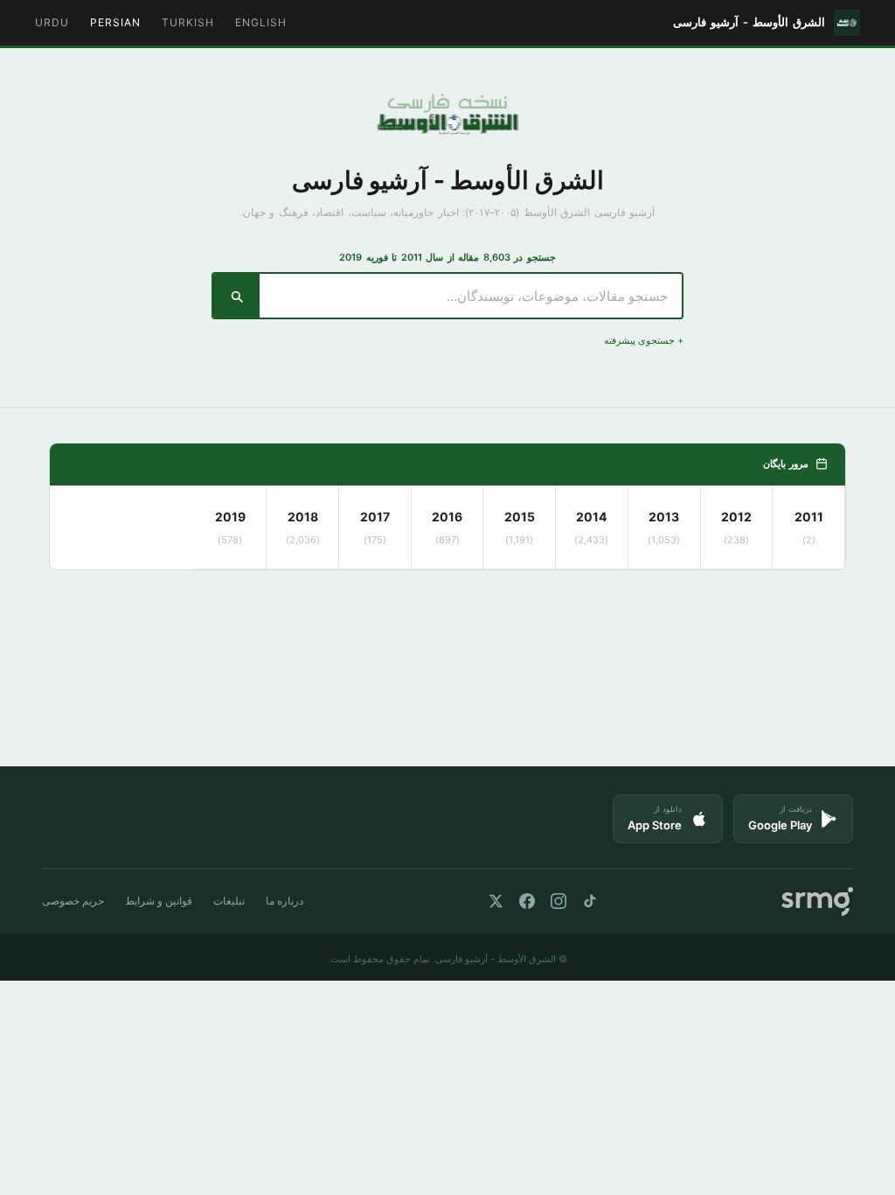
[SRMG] (817, 901)
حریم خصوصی (73, 900)
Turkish (188, 22)
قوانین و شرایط (158, 900)
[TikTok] (590, 901)
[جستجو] (236, 296)
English (261, 22)
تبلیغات (229, 900)
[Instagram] (558, 901)
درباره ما (284, 900)
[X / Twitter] (495, 901)
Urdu (52, 22)
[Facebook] (527, 901)
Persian (115, 22)
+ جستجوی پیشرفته (643, 340)
